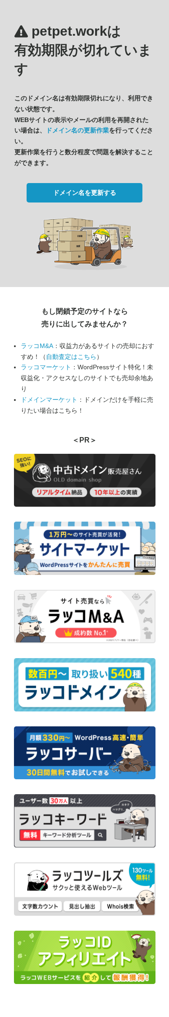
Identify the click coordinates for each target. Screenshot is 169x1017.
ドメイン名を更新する (84, 192)
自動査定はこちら (71, 356)
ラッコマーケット (46, 367)
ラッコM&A (37, 345)
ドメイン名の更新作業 (77, 130)
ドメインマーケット (49, 399)
